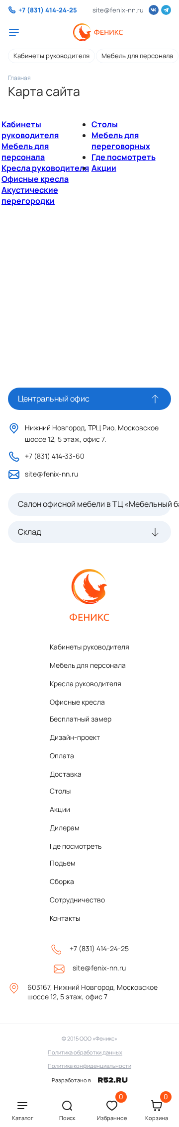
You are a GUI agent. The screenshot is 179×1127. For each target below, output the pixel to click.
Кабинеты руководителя (51, 55)
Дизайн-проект (75, 737)
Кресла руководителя (45, 167)
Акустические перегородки (29, 195)
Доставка (66, 774)
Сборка (62, 881)
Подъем (63, 863)
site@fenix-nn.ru (118, 9)
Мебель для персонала (137, 55)
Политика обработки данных (85, 1052)
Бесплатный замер (80, 719)
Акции (103, 167)
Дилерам (65, 827)
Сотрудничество (77, 899)
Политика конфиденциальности (89, 1065)
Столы (104, 124)
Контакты (65, 918)
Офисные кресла (35, 178)
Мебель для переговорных (120, 141)
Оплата (62, 755)
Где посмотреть (123, 157)
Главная (19, 78)
